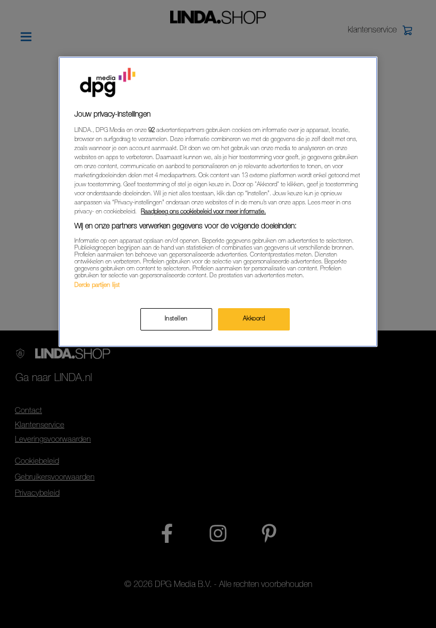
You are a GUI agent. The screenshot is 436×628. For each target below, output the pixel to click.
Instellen (176, 319)
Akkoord (254, 319)
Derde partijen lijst (97, 285)
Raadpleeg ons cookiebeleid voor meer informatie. (203, 212)
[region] (218, 201)
